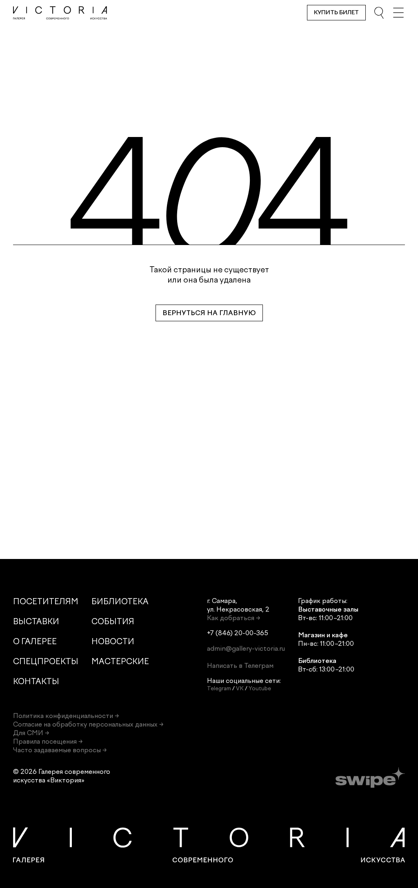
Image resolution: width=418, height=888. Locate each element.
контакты (36, 681)
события (112, 621)
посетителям (45, 601)
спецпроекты (45, 661)
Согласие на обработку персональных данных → (88, 724)
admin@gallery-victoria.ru (246, 648)
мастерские (120, 661)
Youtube (260, 688)
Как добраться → (233, 618)
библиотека (120, 601)
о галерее (35, 641)
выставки (36, 621)
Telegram (219, 688)
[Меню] (398, 12)
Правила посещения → (47, 741)
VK (240, 688)
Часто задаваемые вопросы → (60, 750)
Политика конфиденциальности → (66, 716)
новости (112, 641)
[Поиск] (378, 12)
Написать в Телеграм (240, 665)
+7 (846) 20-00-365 (237, 633)
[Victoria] (60, 13)
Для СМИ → (31, 733)
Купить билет (336, 12)
